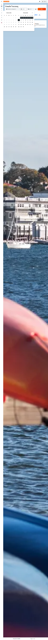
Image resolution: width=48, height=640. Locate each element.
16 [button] (15, 22)
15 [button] (13, 22)
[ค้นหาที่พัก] (1, 6)
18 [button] (4, 24)
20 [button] (8, 24)
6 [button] (32, 17)
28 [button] (11, 26)
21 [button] (11, 24)
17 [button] (25, 22)
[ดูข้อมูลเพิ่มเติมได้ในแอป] (1, 13)
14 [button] (11, 22)
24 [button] (25, 24)
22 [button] (13, 24)
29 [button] (13, 26)
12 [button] (6, 22)
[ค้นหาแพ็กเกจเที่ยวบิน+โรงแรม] (1, 10)
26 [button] (6, 26)
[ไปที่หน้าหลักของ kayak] (6, 1)
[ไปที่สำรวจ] (1, 15)
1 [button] (13, 17)
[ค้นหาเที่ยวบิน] (1, 4)
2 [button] (23, 17)
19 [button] (6, 24)
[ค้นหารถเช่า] (1, 8)
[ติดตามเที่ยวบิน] (1, 17)
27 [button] (32, 24)
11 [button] (4, 22)
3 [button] (25, 17)
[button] (2, 1)
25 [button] (4, 26)
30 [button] (15, 26)
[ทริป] (1, 20)
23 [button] (15, 24)
